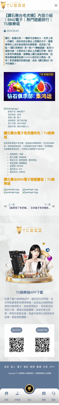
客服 (53, 400)
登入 (30, 400)
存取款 (18, 400)
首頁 (6, 367)
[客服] (53, 393)
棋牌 (32, 367)
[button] (56, 5)
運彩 (26, 367)
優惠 (39, 367)
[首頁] (6, 393)
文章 (45, 367)
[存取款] (17, 393)
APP (52, 367)
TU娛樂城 (20, 373)
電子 (19, 367)
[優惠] (44, 393)
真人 (13, 367)
